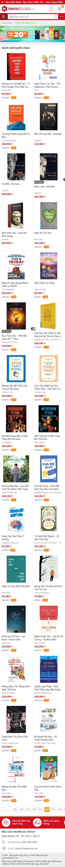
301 (40, 809)
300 (34, 809)
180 (21, 809)
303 (53, 809)
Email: (22, 848)
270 (28, 809)
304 (59, 809)
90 (15, 809)
